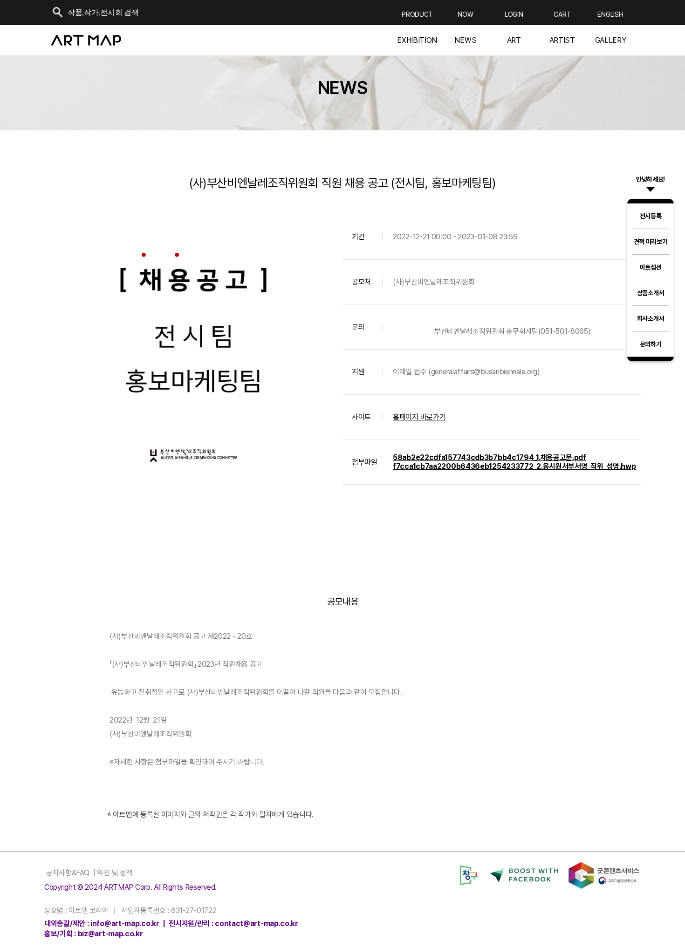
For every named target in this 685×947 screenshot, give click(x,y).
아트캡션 (651, 267)
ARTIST (562, 40)
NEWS (465, 40)
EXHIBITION (417, 40)
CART (562, 14)
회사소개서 (650, 318)
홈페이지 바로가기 (419, 417)
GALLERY (610, 40)
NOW (465, 14)
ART (514, 40)
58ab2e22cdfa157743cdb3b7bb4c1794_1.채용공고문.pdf (489, 457)
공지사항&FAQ (66, 872)
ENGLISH (610, 14)
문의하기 (651, 344)
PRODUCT (417, 14)
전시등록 (651, 216)
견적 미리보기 (651, 241)
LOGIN (514, 14)
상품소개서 (650, 293)
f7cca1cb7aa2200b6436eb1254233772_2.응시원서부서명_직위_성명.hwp (514, 466)
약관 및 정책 (114, 872)
